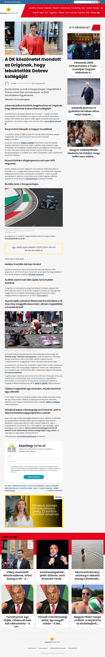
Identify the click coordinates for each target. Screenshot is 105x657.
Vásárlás (32, 8)
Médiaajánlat (72, 648)
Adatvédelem (43, 648)
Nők (83, 8)
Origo (35, 488)
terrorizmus (10, 491)
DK (6, 486)
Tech (67, 12)
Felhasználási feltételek (58, 648)
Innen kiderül (42, 295)
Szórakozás (65, 8)
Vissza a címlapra (55, 490)
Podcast (81, 12)
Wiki (87, 12)
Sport (41, 12)
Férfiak (73, 12)
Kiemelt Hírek (24, 83)
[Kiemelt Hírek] (10, 10)
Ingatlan (53, 12)
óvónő (42, 488)
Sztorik (35, 12)
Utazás (40, 8)
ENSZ (9, 486)
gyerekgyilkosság (19, 486)
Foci (47, 12)
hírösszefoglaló (12, 488)
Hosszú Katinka (26, 488)
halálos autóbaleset (36, 486)
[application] (34, 511)
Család (89, 8)
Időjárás (47, 8)
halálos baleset (52, 486)
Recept (96, 8)
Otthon (61, 12)
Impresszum (32, 648)
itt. (23, 259)
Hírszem (55, 8)
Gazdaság (75, 8)
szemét (56, 488)
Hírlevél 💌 (94, 12)
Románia (48, 488)
